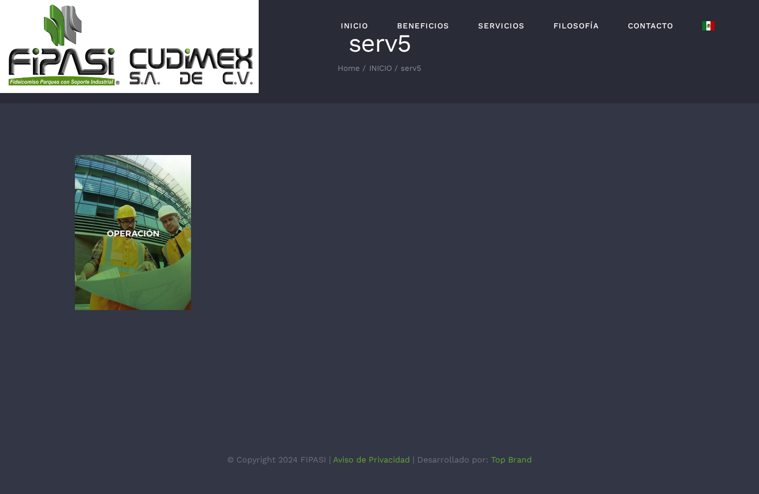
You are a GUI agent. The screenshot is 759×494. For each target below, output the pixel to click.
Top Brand (511, 460)
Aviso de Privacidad (371, 460)
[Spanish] (708, 26)
